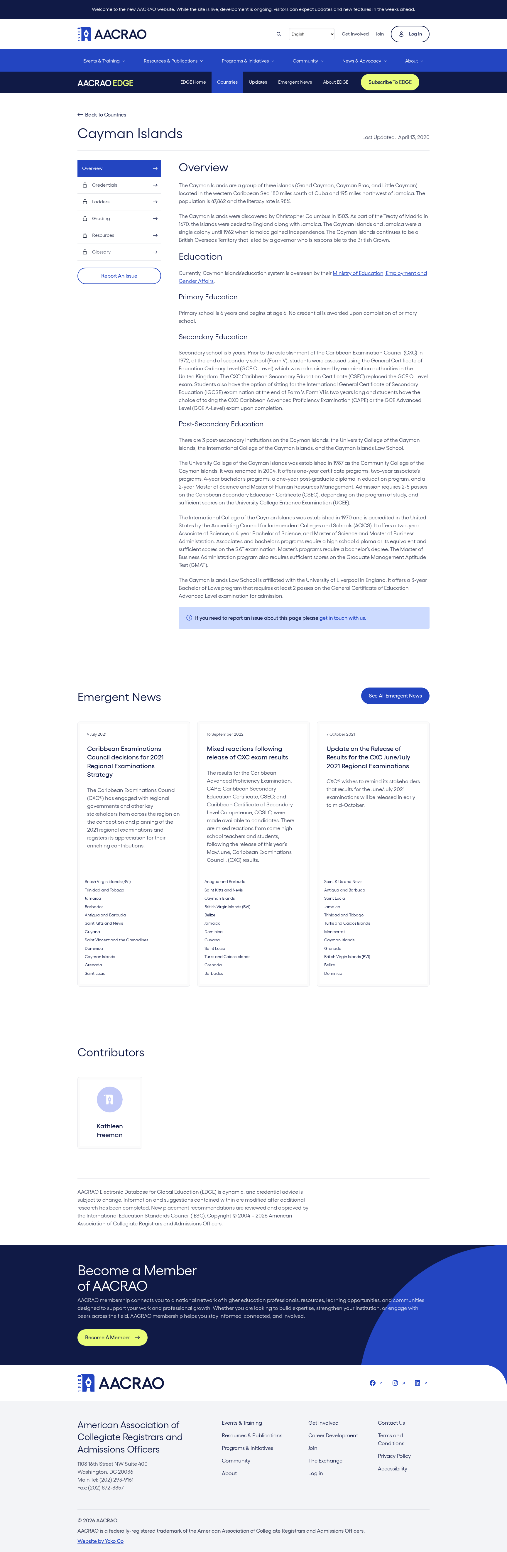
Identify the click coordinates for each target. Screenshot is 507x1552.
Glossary (101, 252)
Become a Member (107, 1337)
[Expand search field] (278, 34)
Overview (92, 168)
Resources (103, 235)
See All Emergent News (395, 696)
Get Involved (355, 34)
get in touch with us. (343, 618)
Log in (415, 34)
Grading (101, 218)
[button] (119, 276)
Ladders (100, 202)
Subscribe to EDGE (390, 82)
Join (380, 34)
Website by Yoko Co (100, 1541)
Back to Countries (105, 115)
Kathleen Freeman (110, 1130)
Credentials (104, 185)
